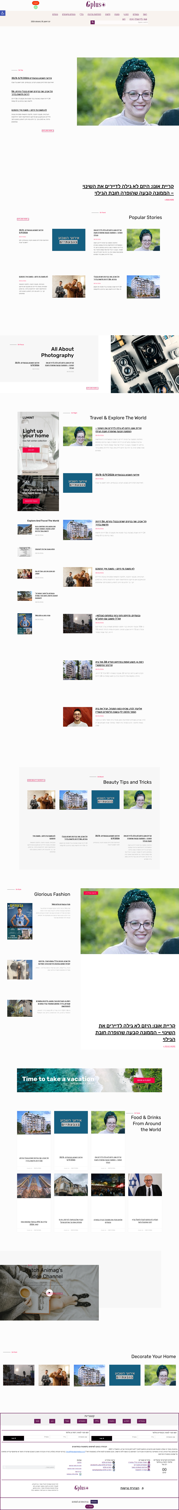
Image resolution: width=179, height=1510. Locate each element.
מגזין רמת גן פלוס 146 (42, 615)
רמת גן (126, 14)
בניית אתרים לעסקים (80, 1502)
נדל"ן (81, 14)
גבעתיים (136, 14)
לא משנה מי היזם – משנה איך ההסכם (29, 110)
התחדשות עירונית (94, 14)
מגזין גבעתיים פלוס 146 (61, 904)
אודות (79, 1460)
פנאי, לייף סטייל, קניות (138, 19)
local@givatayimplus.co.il (75, 1452)
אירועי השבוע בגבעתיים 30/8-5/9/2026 (31, 78)
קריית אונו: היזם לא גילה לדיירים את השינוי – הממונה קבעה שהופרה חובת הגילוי (108, 232)
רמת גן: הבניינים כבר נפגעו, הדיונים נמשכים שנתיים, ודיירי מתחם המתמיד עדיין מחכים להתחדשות (53, 1003)
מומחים (55, 14)
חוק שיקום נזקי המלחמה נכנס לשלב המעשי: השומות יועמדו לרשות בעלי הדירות (45, 528)
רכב (123, 19)
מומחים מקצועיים (68, 14)
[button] (2, 13)
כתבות (116, 14)
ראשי (145, 14)
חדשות (107, 14)
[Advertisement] (89, 41)
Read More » (169, 200)
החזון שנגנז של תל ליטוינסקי (45, 549)
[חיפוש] (93, 22)
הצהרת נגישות (129, 1488)
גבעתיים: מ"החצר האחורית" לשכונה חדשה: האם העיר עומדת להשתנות (46, 595)
